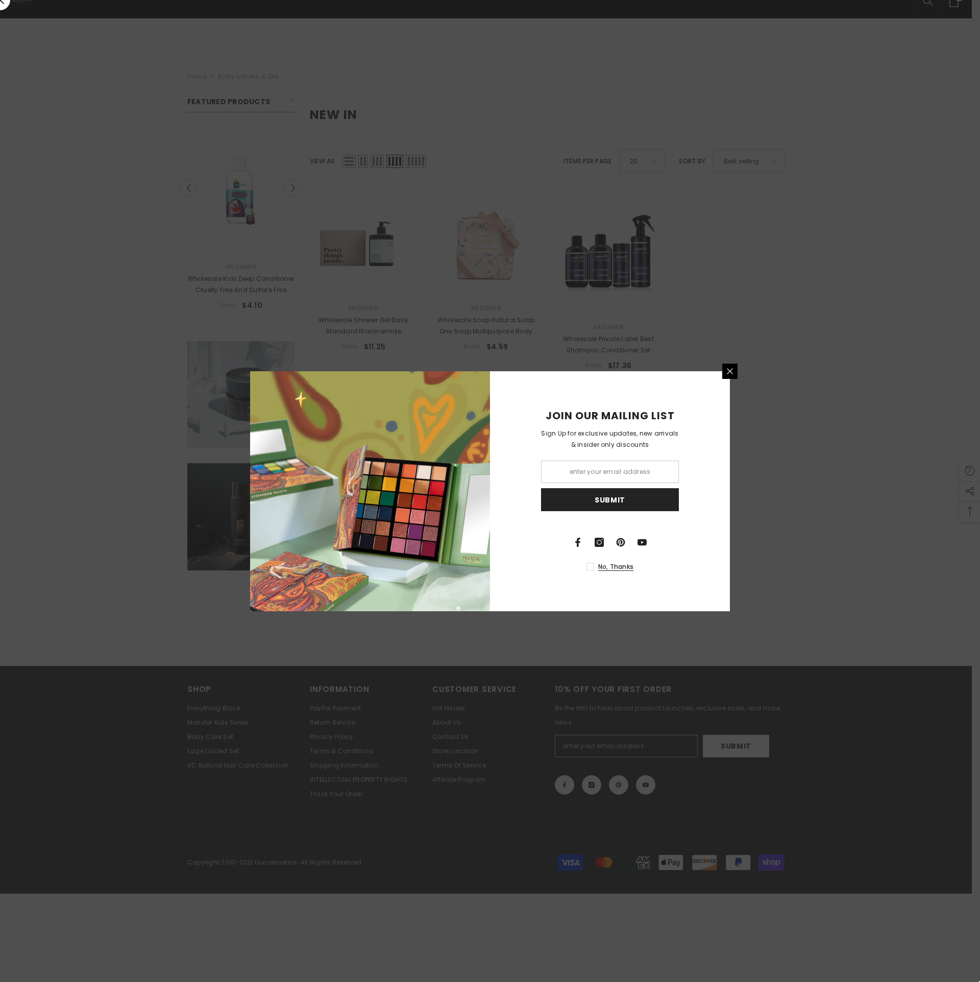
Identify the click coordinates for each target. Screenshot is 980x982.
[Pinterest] (620, 542)
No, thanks (615, 566)
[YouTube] (642, 542)
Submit (610, 499)
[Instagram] (599, 542)
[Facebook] (578, 542)
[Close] (730, 371)
